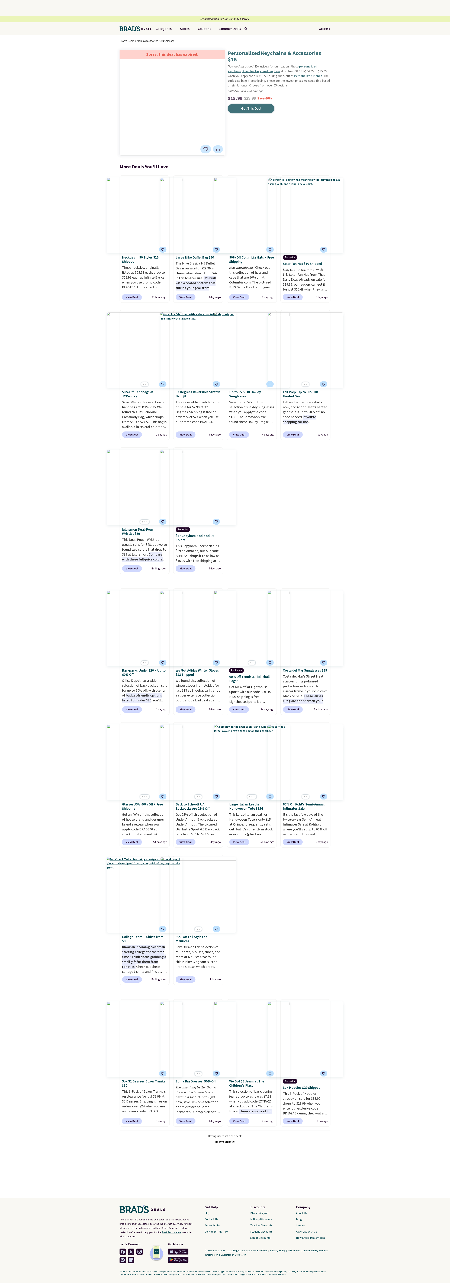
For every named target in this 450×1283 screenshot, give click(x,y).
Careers (300, 1225)
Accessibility (212, 1225)
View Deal (132, 297)
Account (324, 29)
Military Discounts (261, 1219)
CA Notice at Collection (233, 1255)
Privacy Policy (278, 1250)
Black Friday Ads (259, 1213)
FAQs (208, 1213)
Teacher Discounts (261, 1225)
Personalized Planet (308, 76)
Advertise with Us (306, 1231)
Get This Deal (251, 108)
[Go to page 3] (147, 522)
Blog (299, 1219)
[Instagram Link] (139, 1252)
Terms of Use (260, 1250)
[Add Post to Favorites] (270, 250)
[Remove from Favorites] (205, 149)
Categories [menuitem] (164, 28)
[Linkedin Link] (131, 1260)
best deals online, (172, 1232)
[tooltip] (205, 149)
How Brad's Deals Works (310, 1238)
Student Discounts (261, 1231)
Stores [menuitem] (184, 28)
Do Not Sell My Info (216, 1231)
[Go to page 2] (146, 384)
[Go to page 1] (143, 384)
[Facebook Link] (123, 1252)
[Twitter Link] (131, 1252)
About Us (301, 1213)
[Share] (218, 149)
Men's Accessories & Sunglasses (155, 41)
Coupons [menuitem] (204, 28)
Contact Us (211, 1219)
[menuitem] (230, 29)
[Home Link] (137, 28)
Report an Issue (225, 1142)
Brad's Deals (127, 41)
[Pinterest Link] (123, 1260)
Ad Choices (294, 1250)
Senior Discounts (260, 1238)
